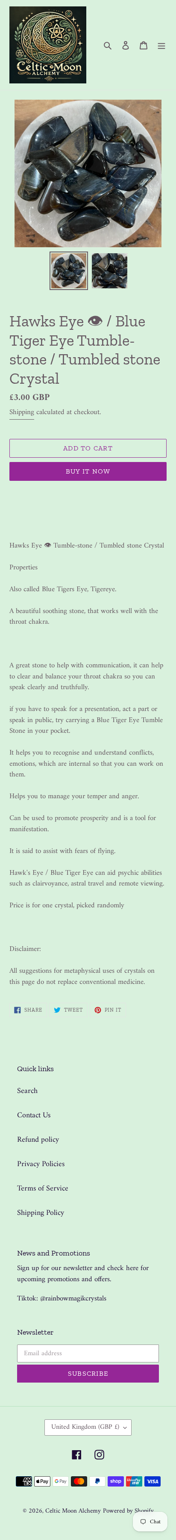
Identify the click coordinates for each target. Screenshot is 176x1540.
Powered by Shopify (128, 1511)
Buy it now (88, 471)
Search (27, 1091)
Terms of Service (42, 1188)
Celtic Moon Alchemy (73, 1511)
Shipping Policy (40, 1213)
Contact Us (33, 1115)
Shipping (21, 412)
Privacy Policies (41, 1164)
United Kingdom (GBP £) (85, 1427)
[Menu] (161, 45)
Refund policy (38, 1139)
